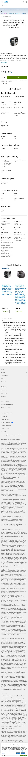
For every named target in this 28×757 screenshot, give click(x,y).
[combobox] (14, 5)
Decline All (18, 753)
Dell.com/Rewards (6, 737)
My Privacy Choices (5, 422)
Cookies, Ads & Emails (6, 425)
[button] (23, 2)
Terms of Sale (4, 416)
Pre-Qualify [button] (10, 72)
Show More (4, 62)
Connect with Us (4, 375)
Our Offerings (4, 386)
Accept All (23, 753)
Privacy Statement (5, 419)
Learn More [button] (5, 72)
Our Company (4, 390)
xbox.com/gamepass (9, 536)
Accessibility (4, 432)
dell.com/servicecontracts (8, 478)
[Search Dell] (25, 5)
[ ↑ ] (13, 478)
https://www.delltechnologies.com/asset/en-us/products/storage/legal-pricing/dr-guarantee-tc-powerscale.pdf (12, 520)
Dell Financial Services (6, 407)
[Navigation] (1, 2)
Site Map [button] (3, 378)
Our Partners (4, 393)
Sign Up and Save (4, 13)
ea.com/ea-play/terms (18, 536)
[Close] (26, 744)
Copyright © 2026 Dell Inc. (7, 413)
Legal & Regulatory (5, 428)
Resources (3, 396)
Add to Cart (23, 755)
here (24, 554)
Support (3, 372)
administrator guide (12, 502)
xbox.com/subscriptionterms (8, 532)
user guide (5, 500)
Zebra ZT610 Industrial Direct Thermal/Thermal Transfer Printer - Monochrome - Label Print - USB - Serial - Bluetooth (7, 289)
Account (3, 369)
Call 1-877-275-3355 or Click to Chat (17, 13)
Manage (3, 753)
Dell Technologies (5, 401)
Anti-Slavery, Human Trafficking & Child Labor (11, 435)
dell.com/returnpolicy (7, 445)
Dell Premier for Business (7, 404)
